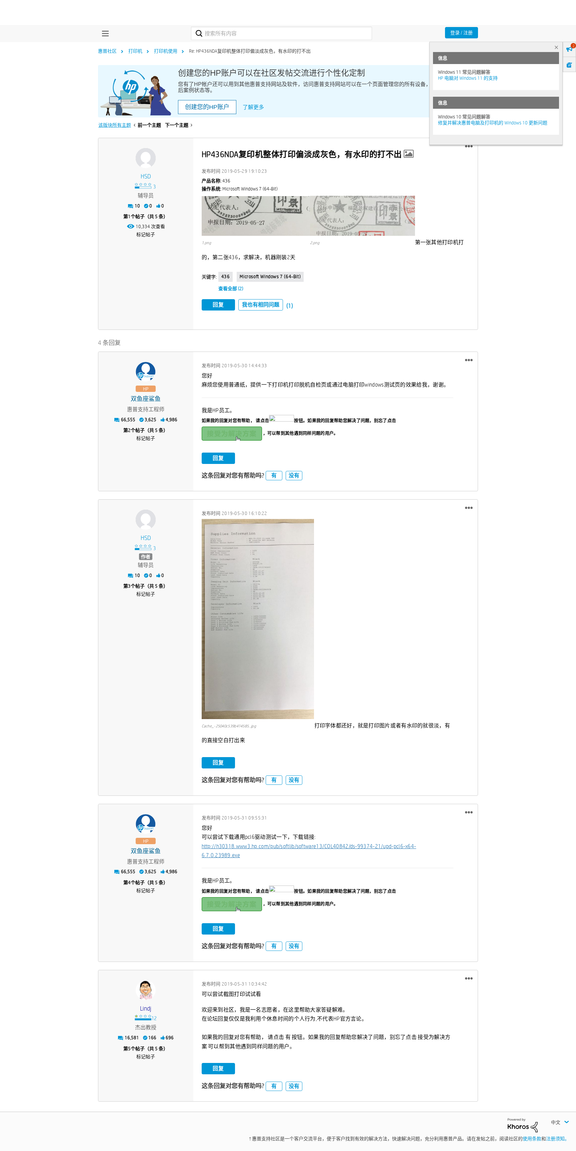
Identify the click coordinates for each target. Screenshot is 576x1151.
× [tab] (556, 47)
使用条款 (532, 1139)
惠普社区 (107, 51)
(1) (289, 306)
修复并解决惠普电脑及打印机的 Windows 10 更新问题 (492, 123)
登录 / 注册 (461, 33)
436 (225, 276)
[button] (469, 146)
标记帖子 (145, 234)
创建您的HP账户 (207, 107)
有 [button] (274, 475)
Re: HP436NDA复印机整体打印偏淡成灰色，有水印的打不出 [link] (250, 51)
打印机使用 (165, 51)
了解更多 (253, 107)
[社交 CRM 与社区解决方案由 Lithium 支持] (523, 1125)
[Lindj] (146, 990)
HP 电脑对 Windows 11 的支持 (468, 78)
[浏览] (103, 33)
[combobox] (281, 33)
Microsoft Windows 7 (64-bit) (270, 276)
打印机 (135, 51)
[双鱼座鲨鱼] (146, 372)
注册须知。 (557, 1139)
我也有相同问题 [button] (260, 304)
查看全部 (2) (230, 288)
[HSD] (146, 158)
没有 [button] (294, 475)
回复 (218, 304)
